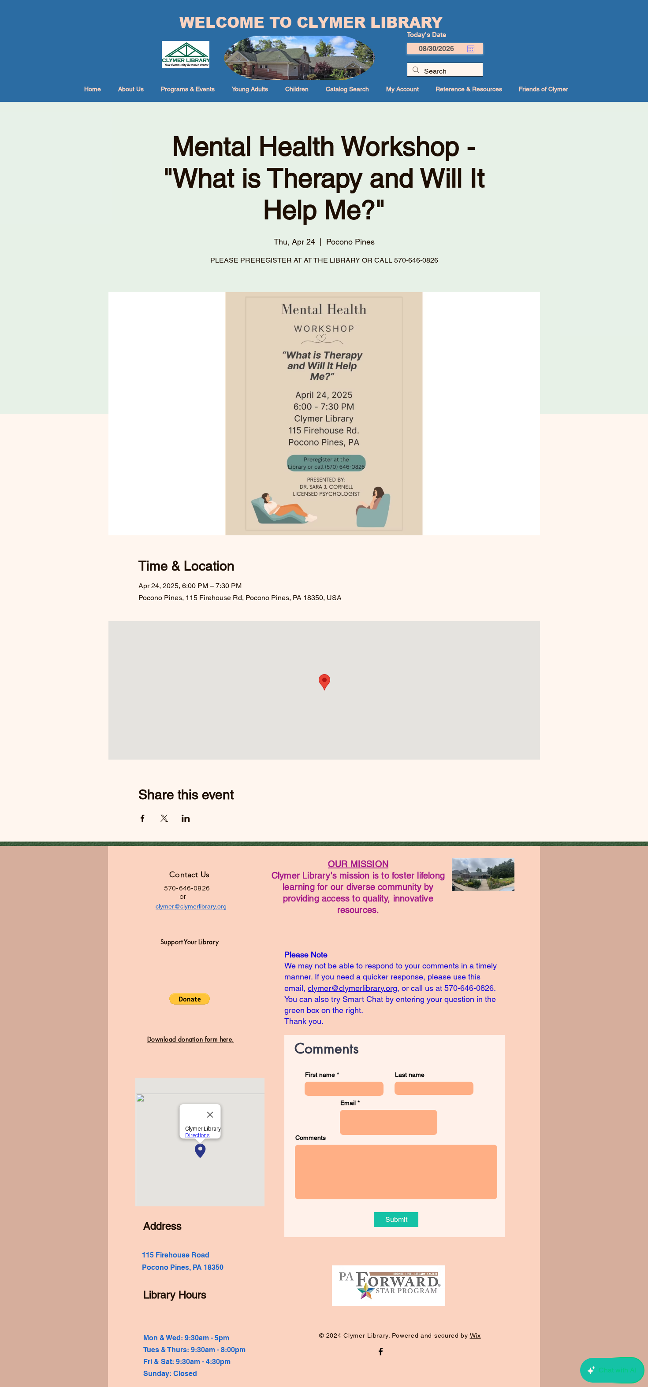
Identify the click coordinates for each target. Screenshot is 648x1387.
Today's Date (426, 34)
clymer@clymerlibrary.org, (353, 988)
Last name (410, 1075)
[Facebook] (381, 1351)
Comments (310, 1138)
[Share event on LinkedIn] (186, 818)
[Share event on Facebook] (142, 818)
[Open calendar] (470, 48)
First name (320, 1075)
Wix (475, 1335)
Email (348, 1103)
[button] (189, 999)
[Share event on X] (164, 818)
